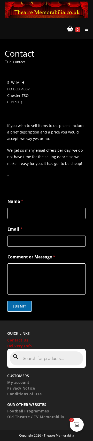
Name (15, 201)
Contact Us (17, 340)
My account (18, 382)
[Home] (6, 61)
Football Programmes (28, 411)
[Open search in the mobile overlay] (46, 358)
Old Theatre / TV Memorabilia (35, 416)
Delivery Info (19, 345)
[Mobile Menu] (84, 29)
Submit (19, 306)
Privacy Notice (21, 388)
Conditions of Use (24, 393)
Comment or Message (31, 257)
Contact (19, 61)
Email (14, 229)
